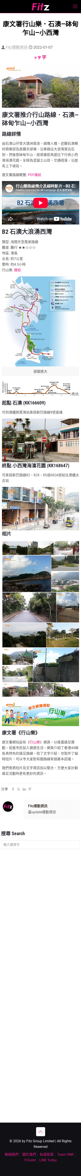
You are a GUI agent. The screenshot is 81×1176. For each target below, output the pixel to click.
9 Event (30, 1160)
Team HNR (65, 1154)
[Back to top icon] (40, 1131)
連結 (17, 270)
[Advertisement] (40, 896)
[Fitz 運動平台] (40, 6)
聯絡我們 (12, 1154)
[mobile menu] (75, 6)
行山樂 (35, 742)
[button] (15, 548)
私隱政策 (47, 1154)
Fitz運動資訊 (17, 47)
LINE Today (48, 1160)
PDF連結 (34, 175)
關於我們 (29, 1154)
